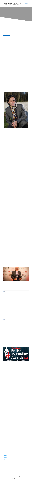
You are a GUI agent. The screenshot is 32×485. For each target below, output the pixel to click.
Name (4, 439)
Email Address (6, 442)
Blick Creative (18, 478)
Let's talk (8, 450)
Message (5, 447)
